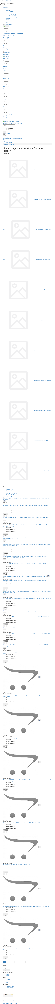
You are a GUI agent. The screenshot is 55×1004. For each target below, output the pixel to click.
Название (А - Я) (9, 489)
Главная (6, 144)
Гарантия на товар (13, 17)
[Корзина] (4, 133)
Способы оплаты (12, 15)
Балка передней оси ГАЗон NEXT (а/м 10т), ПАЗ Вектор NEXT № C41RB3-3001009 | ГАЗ (22, 822)
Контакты (8, 18)
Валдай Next (6, 54)
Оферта (15, 1003)
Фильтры (5, 91)
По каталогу (8, 129)
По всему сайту (9, 128)
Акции (7, 19)
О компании (11, 11)
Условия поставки (12, 14)
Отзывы (7, 21)
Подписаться (7, 970)
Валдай (5, 50)
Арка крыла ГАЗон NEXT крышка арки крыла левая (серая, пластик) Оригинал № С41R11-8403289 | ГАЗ (26, 616)
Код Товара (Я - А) (10, 496)
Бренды (7, 9)
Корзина (5, 141)
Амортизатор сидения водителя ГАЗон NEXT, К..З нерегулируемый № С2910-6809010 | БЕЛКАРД (24, 580)
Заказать (6, 514)
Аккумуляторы (7, 99)
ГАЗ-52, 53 (6, 86)
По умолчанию (9, 488)
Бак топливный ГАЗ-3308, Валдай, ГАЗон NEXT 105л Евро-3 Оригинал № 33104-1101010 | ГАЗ (24, 738)
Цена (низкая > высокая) (11, 492)
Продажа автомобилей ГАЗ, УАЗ (12, 123)
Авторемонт (6, 119)
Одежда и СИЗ (7, 115)
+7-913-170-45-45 (9, 24)
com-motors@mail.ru (7, 0)
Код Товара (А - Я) (10, 494)
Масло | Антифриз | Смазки (11, 38)
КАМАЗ (5, 66)
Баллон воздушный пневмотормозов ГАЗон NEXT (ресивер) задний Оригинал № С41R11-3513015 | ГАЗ (26, 906)
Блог (7, 22)
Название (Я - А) (9, 490)
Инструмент (6, 107)
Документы (11, 13)
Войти (4, 137)
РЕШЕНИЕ (13, 1000)
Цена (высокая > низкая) (11, 493)
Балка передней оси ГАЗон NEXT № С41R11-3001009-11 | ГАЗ (17, 864)
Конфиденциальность (8, 1003)
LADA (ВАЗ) (6, 78)
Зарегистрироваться (10, 137)
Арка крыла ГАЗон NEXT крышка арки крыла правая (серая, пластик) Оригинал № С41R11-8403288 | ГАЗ (26, 633)
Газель (5, 46)
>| (26, 962)
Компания (8, 10)
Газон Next (6, 58)
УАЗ (4, 70)
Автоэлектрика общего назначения (13, 33)
